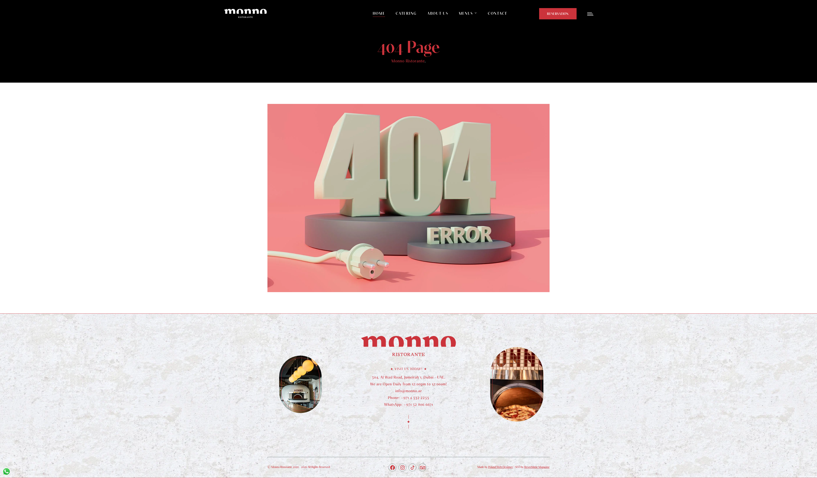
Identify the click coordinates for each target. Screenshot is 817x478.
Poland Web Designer (500, 467)
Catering (406, 13)
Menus (466, 13)
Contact (497, 13)
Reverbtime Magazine (537, 467)
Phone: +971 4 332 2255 (408, 397)
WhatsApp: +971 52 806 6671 (408, 404)
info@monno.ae (408, 391)
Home (379, 13)
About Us (437, 13)
